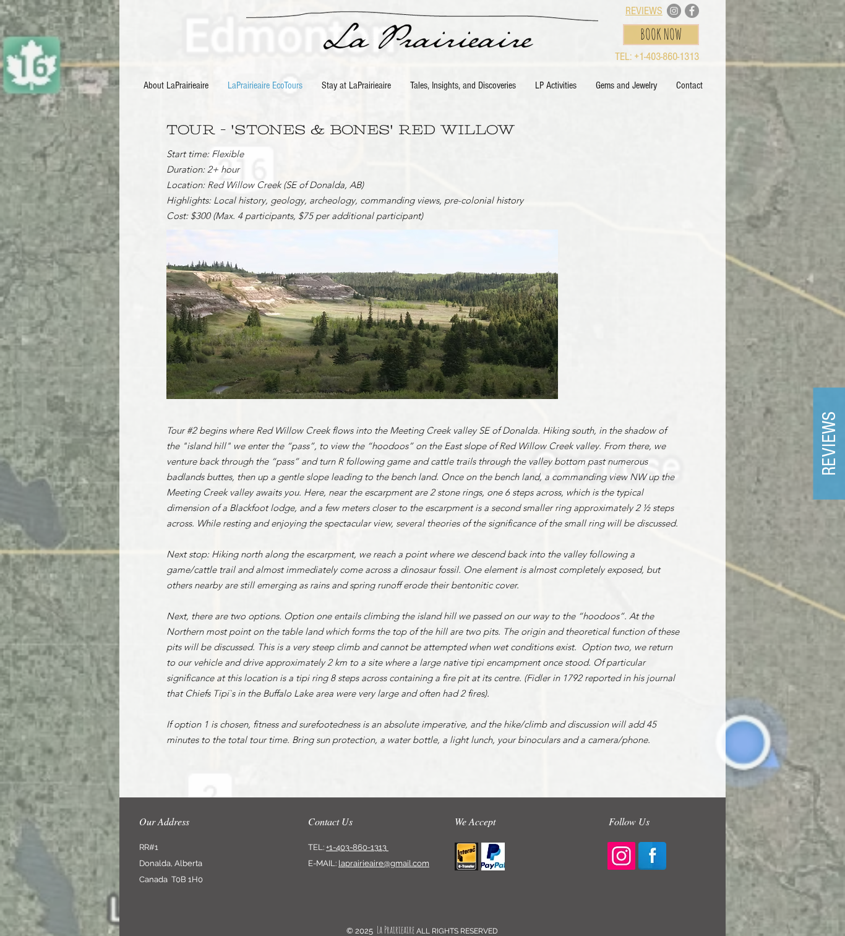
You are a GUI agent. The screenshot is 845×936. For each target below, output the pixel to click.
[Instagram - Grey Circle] (674, 11)
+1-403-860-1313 (357, 847)
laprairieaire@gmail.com (383, 863)
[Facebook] (692, 11)
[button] (462, 86)
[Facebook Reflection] (652, 856)
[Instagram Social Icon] (621, 856)
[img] (466, 856)
